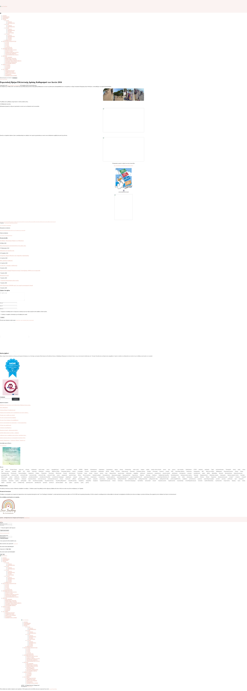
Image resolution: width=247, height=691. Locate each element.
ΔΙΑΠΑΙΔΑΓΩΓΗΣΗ (10, 70)
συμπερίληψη (180, 480)
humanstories (109, 469)
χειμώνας (76, 482)
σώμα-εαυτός (227, 480)
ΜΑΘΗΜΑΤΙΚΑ (11, 23)
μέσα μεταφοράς (81, 478)
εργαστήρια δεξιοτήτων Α (122, 477)
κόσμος (61, 478)
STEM (195, 469)
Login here (15, 543)
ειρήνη (10, 477)
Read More (54, 689)
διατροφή (196, 475)
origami (142, 469)
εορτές (80, 477)
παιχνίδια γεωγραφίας (38, 480)
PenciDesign (27, 517)
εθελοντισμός (25, 221)
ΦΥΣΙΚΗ (10, 31)
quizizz (173, 469)
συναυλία (200, 480)
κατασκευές (17, 478)
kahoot (121, 469)
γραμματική (64, 475)
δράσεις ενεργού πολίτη (233, 475)
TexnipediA (228, 469)
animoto (27, 469)
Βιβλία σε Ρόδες (55, 471)
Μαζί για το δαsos (210, 471)
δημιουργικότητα (126, 475)
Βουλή (74, 471)
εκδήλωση (30, 221)
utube (239, 469)
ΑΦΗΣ (28, 471)
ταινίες (243, 480)
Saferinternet (188, 469)
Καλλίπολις (189, 471)
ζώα (179, 477)
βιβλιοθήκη (214, 473)
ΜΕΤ (203, 471)
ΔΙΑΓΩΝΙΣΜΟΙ (8, 57)
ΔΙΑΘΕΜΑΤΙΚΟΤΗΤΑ (8, 48)
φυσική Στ (51, 482)
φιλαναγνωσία (29, 482)
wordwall (14, 471)
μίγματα (89, 478)
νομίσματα (241, 478)
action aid (21, 469)
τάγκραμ (234, 480)
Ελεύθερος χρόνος (141, 471)
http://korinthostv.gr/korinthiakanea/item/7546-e (123, 165)
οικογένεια (11, 480)
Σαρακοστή (31, 473)
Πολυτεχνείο (13, 473)
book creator (41, 469)
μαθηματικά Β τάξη (122, 478)
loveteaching (128, 469)
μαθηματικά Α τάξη (111, 478)
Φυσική (65, 473)
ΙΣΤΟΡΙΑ (10, 39)
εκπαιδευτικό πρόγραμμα (58, 477)
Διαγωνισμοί (93, 471)
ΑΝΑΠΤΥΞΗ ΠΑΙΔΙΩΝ (10, 73)
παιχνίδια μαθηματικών (61, 480)
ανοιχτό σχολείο (3, 221)
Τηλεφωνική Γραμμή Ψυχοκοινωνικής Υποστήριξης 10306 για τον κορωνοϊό (20, 270)
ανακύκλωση (158, 473)
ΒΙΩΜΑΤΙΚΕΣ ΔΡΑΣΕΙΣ (10, 58)
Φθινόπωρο (58, 473)
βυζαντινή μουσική (238, 473)
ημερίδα (196, 477)
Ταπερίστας (44, 473)
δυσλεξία (243, 475)
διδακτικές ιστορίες (214, 475)
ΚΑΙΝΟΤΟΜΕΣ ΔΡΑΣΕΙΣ (11, 59)
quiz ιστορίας (181, 469)
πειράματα (95, 480)
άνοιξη (90, 473)
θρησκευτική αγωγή (222, 477)
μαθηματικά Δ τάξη (143, 478)
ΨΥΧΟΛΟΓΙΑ (8, 74)
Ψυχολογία (79, 473)
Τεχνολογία (51, 473)
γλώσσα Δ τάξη (33, 475)
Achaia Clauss (13, 469)
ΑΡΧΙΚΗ (5, 15)
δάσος (79, 475)
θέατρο (207, 477)
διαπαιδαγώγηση (175, 475)
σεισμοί (154, 480)
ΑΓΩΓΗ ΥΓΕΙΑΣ (9, 51)
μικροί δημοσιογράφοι (209, 478)
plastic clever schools (156, 469)
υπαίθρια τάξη (21, 482)
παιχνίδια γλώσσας (49, 480)
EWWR (80, 469)
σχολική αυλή (218, 480)
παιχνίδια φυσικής (72, 480)
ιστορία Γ (231, 477)
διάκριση (142, 475)
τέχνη (239, 480)
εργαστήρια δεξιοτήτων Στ (163, 477)
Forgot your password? (4, 533)
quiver (164, 469)
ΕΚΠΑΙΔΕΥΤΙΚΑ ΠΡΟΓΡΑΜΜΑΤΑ (13, 61)
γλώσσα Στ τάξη (51, 475)
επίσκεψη (39, 221)
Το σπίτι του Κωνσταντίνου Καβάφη (8, 417)
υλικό (14, 482)
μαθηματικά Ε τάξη (153, 478)
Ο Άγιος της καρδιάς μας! (5, 425)
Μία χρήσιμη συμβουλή (6, 260)
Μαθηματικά (219, 471)
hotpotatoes (101, 469)
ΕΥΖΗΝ (118, 471)
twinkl (234, 469)
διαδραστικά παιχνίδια (164, 475)
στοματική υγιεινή (162, 480)
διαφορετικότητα (204, 475)
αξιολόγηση (174, 473)
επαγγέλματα (93, 477)
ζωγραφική (173, 477)
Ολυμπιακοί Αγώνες (228, 471)
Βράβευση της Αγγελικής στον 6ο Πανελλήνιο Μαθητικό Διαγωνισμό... (15, 405)
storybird (201, 469)
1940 (7, 469)
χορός (82, 482)
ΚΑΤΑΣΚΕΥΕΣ (8, 47)
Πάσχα (236, 471)
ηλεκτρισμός (189, 477)
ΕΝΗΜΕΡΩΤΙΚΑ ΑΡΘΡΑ (11, 75)
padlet (147, 469)
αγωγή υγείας (121, 473)
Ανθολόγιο (41, 471)
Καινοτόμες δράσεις (179, 471)
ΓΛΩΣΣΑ (10, 21)
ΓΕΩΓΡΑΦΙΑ (11, 32)
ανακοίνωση (150, 473)
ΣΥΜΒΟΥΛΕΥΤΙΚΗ (9, 72)
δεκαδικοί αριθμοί (97, 475)
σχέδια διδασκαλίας (208, 480)
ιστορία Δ (237, 477)
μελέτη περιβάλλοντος (176, 478)
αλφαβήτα (136, 473)
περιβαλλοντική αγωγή (51, 221)
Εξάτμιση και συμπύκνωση (7, 250)
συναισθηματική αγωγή (190, 480)
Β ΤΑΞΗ (7, 24)
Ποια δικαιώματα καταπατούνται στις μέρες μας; (13, 245)
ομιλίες (17, 480)
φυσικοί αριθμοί (59, 482)
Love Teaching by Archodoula (13, 85)
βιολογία (221, 473)
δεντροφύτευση (106, 475)
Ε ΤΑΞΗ (7, 28)
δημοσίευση (19, 221)
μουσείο (218, 478)
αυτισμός (190, 473)
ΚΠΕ (172, 471)
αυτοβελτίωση (197, 473)
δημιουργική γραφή (116, 475)
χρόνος (87, 482)
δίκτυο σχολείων (87, 475)
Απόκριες (48, 471)
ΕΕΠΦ (107, 471)
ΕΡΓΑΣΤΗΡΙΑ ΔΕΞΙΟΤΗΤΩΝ (9, 41)
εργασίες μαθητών (111, 477)
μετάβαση (185, 478)
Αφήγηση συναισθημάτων (6, 427)
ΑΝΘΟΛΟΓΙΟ (8, 40)
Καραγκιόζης (197, 471)
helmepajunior (93, 469)
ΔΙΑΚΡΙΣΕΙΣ (5, 18)
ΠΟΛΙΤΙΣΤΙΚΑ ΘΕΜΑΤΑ (10, 53)
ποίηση (114, 480)
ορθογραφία (23, 480)
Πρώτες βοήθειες (22, 473)
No (9, 549)
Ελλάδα (149, 471)
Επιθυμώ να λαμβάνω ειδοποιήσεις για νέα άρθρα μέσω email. (14, 314)
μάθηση (74, 478)
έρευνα (101, 473)
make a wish (136, 469)
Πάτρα (241, 471)
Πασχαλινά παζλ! (4, 275)
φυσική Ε (45, 482)
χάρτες (70, 482)
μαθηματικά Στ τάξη (164, 478)
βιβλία (208, 473)
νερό (45, 221)
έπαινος (96, 473)
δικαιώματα (222, 475)
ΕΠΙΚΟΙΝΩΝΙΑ (6, 17)
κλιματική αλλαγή (32, 478)
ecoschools (69, 469)
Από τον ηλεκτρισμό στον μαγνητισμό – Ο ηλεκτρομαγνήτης (13, 422)
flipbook (86, 469)
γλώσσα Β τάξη (23, 475)
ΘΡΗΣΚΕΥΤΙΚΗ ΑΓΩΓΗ (11, 50)
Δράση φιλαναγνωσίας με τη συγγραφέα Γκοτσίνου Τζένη (12, 437)
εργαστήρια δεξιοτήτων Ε (149, 477)
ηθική (183, 477)
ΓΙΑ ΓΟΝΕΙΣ (5, 69)
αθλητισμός (128, 473)
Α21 (24, 471)
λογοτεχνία (67, 478)
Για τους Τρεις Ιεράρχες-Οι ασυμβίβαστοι (9, 420)
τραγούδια (8, 482)
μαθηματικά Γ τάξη (132, 478)
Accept (50, 689)
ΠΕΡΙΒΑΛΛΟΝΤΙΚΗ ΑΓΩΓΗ (11, 52)
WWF (19, 471)
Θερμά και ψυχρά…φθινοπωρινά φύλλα (9, 430)
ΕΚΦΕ (112, 471)
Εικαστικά (132, 471)
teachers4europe (220, 469)
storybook (207, 469)
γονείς (58, 475)
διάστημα (148, 475)
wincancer (7, 471)
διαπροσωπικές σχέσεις (186, 475)
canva (48, 469)
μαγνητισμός (102, 478)
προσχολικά (147, 480)
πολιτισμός (120, 480)
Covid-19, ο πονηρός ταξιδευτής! (8, 265)
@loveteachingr (3, 445)
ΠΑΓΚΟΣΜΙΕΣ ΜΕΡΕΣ (10, 63)
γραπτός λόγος (72, 475)
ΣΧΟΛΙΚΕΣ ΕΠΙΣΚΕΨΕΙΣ (11, 62)
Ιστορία (167, 471)
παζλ (29, 480)
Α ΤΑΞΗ (7, 20)
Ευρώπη (42, 221)
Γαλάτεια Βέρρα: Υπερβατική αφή (7, 410)
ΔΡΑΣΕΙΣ (5, 56)
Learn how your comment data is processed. (25, 320)
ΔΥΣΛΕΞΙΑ (7, 67)
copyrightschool (55, 469)
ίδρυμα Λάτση (113, 473)
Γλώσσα (87, 471)
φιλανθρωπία (38, 482)
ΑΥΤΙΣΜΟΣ (7, 65)
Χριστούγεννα (72, 473)
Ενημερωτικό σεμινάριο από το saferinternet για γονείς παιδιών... (14, 412)
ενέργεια (75, 477)
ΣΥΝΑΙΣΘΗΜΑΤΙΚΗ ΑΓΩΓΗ (11, 54)
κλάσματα (24, 478)
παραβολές (81, 480)
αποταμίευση (182, 473)
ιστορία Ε (244, 477)
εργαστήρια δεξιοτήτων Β (136, 477)
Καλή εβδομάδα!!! (4, 407)
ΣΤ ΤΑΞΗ (7, 34)
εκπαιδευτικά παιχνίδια (45, 477)
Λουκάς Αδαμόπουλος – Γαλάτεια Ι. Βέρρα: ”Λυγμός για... (12, 440)
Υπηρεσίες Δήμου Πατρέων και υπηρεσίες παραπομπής (14, 255)
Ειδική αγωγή (125, 471)
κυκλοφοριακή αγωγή (53, 478)
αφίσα (8, 221)
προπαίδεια (140, 480)
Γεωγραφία (80, 471)
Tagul (212, 469)
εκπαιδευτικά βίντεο (33, 477)
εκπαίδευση (34, 221)
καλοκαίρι (10, 478)
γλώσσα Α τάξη (15, 475)
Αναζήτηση (15, 77)
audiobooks (34, 469)
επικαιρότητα (101, 477)
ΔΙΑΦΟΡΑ (7, 68)
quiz (169, 469)
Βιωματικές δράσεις (13, 221)
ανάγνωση (142, 473)
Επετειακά (155, 471)
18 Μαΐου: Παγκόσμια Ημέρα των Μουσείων (12, 240)
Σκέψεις (37, 473)
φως (66, 482)
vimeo (243, 469)
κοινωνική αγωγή (42, 478)
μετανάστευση (192, 478)
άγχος (85, 473)
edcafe (75, 469)
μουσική (224, 478)
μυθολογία (230, 478)
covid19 (62, 469)
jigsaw (116, 469)
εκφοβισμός (68, 477)
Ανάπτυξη (34, 471)
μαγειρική (95, 478)
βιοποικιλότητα (228, 473)
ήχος (106, 473)
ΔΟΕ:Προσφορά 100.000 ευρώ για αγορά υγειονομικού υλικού (16, 285)
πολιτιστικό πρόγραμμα (130, 480)
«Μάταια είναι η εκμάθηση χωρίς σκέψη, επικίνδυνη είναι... (13, 435)
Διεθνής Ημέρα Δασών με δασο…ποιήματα (9, 432)
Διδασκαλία (101, 471)
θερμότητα (213, 477)
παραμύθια (88, 480)
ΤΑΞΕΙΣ (4, 19)
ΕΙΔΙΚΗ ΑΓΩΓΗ (6, 64)
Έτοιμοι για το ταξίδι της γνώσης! (7, 415)
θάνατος (202, 477)
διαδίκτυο (154, 475)
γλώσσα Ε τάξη (41, 475)
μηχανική (200, 478)
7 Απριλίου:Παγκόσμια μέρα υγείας (9, 280)
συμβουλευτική (171, 480)
